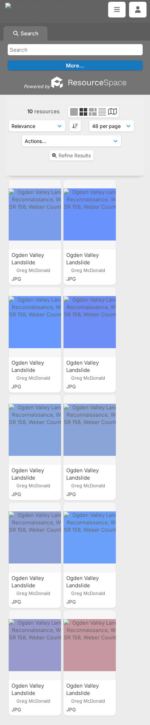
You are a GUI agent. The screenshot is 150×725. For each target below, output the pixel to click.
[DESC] (75, 125)
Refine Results (75, 155)
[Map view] (112, 112)
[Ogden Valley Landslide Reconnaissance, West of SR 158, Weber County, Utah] (35, 215)
